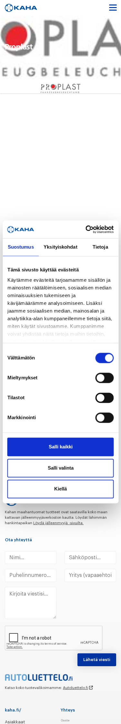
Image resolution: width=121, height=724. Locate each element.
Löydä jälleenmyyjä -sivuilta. (58, 523)
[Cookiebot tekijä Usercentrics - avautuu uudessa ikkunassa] (86, 229)
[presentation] (54, 638)
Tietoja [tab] (100, 247)
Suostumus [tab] (21, 247)
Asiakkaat (15, 722)
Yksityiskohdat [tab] (60, 247)
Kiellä (60, 489)
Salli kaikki (61, 447)
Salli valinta (61, 468)
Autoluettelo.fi (75, 688)
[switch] (104, 378)
